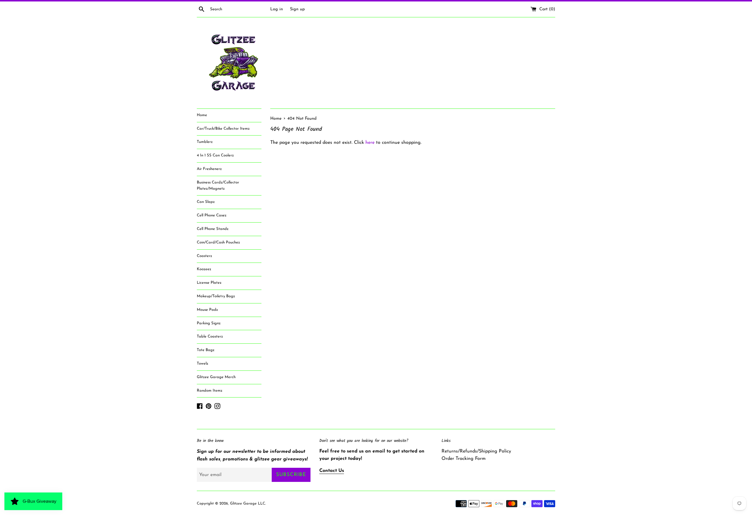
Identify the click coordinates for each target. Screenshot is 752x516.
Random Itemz (209, 391)
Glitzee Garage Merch (216, 377)
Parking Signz (209, 323)
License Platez (209, 283)
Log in (276, 9)
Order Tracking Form (464, 458)
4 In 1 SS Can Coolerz (215, 155)
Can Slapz (206, 202)
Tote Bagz (205, 350)
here (370, 142)
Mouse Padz (207, 310)
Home (202, 115)
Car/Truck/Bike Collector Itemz (223, 129)
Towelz (202, 363)
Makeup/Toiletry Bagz (216, 296)
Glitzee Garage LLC (247, 503)
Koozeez (204, 269)
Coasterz (204, 256)
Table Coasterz (210, 336)
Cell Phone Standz (213, 229)
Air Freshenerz (209, 169)
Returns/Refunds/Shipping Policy (476, 451)
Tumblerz (205, 142)
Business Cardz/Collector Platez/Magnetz (218, 186)
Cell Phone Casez (211, 215)
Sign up (297, 9)
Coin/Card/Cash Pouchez (218, 242)
